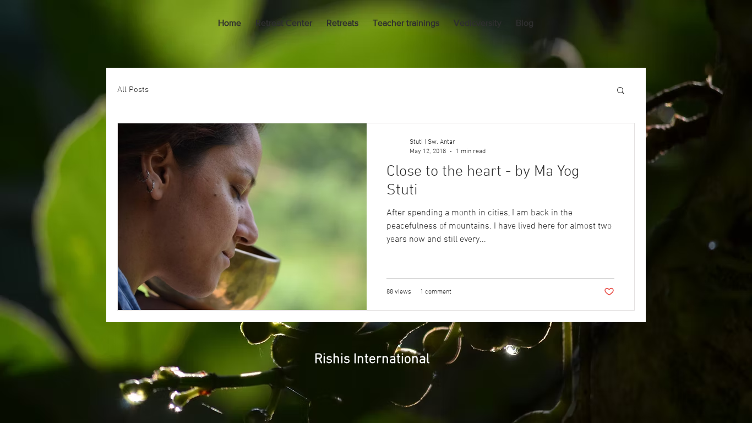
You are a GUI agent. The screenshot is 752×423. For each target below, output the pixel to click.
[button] (620, 91)
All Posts (133, 90)
